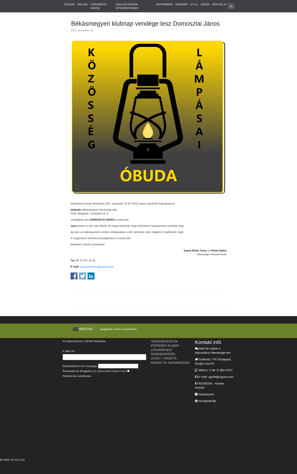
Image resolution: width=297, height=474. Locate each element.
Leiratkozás (84, 375)
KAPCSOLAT (219, 4)
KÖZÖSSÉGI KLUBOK (165, 345)
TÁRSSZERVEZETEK (164, 341)
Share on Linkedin (91, 275)
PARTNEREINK (164, 4)
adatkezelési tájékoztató (111, 371)
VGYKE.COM (17, 459)
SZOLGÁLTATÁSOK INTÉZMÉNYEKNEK (127, 6)
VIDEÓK (205, 4)
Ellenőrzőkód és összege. (80, 366)
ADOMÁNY (181, 4)
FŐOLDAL (69, 4)
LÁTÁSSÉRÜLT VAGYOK (98, 6)
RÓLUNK (83, 4)
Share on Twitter (82, 275)
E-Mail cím (69, 351)
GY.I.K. (194, 4)
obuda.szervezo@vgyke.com (97, 266)
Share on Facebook (74, 275)
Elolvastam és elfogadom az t (95, 371)
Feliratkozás (70, 375)
